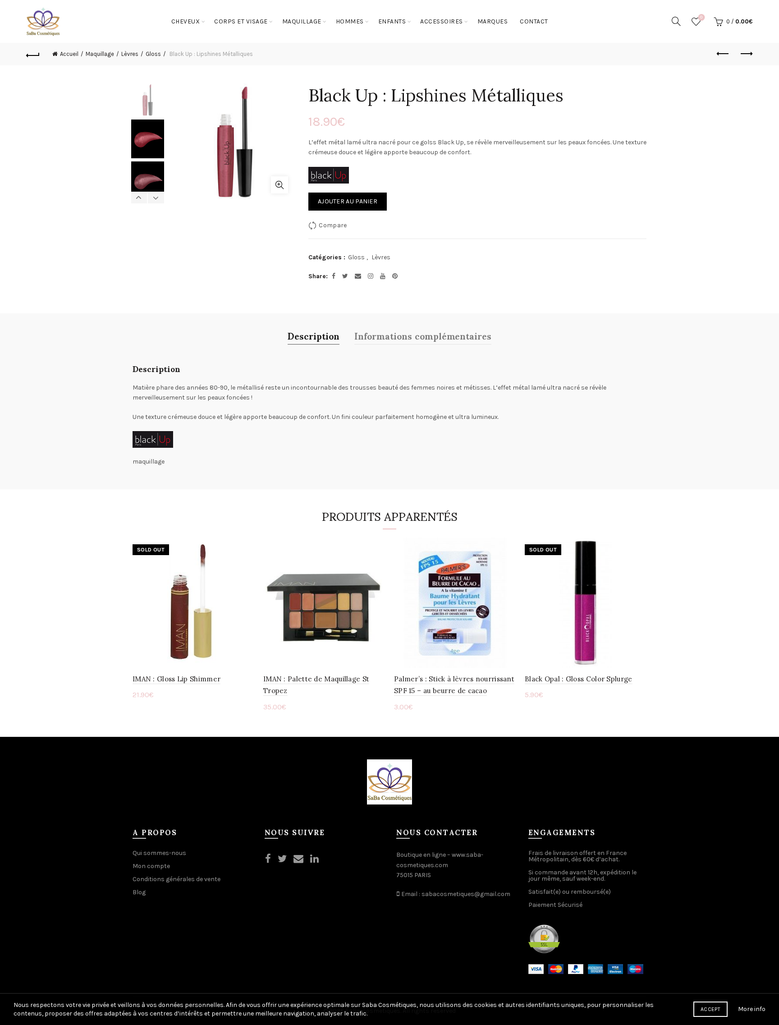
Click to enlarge (279, 184)
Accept (710, 1009)
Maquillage (301, 21)
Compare (333, 225)
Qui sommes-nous (159, 853)
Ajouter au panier (347, 201)
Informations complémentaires (422, 335)
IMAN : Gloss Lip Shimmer (176, 679)
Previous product (723, 54)
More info (751, 1009)
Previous (139, 197)
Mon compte (151, 866)
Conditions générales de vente (176, 879)
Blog (139, 892)
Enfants (392, 21)
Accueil (69, 54)
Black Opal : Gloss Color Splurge (578, 679)
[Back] (33, 54)
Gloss (153, 54)
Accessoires (441, 21)
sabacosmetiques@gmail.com (466, 894)
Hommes (350, 21)
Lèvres (129, 54)
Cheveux (185, 21)
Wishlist (701, 17)
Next (155, 197)
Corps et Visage (241, 21)
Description (313, 335)
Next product (746, 54)
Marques (492, 21)
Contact (534, 21)
